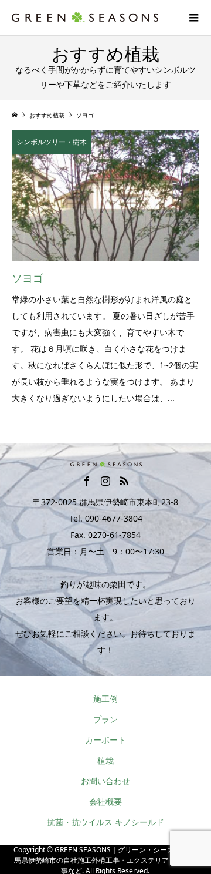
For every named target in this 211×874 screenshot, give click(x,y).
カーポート (105, 739)
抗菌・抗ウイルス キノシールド (105, 822)
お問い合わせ (105, 780)
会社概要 (105, 801)
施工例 (105, 698)
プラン (105, 719)
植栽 (105, 760)
